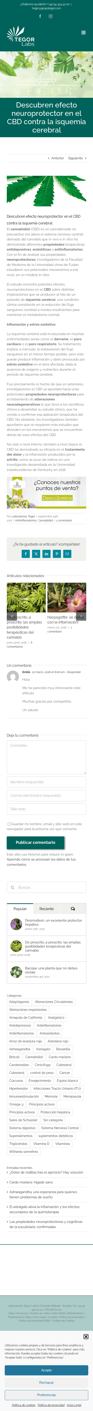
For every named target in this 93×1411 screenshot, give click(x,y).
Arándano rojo (58, 1036)
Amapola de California (25, 1012)
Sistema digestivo (22, 1123)
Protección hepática (55, 1107)
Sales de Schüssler (23, 1115)
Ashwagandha (19, 1044)
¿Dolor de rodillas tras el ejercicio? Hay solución (46, 1167)
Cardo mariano (60, 1052)
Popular (20, 904)
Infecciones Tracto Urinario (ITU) (57, 1083)
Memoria (51, 1091)
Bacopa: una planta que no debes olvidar (51, 965)
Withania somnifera (23, 1146)
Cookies (52, 1312)
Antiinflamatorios (26, 520)
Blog (28, 1312)
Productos (22, 1308)
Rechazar (46, 1382)
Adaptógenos (19, 997)
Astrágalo (43, 1044)
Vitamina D (41, 1139)
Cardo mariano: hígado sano (31, 1177)
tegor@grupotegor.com (46, 8)
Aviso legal (39, 1312)
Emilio (26, 667)
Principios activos (42, 1099)
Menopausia (72, 1091)
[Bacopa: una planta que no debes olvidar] (16, 964)
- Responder (73, 667)
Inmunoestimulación (24, 1091)
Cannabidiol (45, 520)
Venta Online (58, 1308)
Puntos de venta (40, 1308)
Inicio (11, 1308)
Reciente (47, 904)
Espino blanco (67, 1076)
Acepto (46, 1370)
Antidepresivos (20, 1020)
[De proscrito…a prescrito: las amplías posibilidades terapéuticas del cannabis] (16, 938)
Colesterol (64, 1060)
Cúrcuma (16, 1076)
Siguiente (75, 158)
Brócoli (14, 1052)
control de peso (41, 1068)
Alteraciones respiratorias (28, 1005)
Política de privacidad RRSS (35, 1315)
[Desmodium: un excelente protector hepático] (16, 916)
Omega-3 (16, 1099)
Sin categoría (53, 1115)
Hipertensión (18, 1083)
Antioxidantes (50, 1028)
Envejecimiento (40, 1076)
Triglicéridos (18, 1139)
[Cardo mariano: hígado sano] (26, 585)
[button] (86, 1336)
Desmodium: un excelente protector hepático (53, 917)
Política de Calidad (63, 1315)
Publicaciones (16, 1312)
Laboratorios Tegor (23, 516)
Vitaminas (62, 1139)
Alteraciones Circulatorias (54, 997)
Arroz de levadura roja (25, 1036)
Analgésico (56, 1012)
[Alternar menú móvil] (83, 32)
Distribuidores (75, 1308)
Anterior (57, 158)
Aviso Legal (74, 1405)
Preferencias (46, 1395)
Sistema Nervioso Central (60, 1123)
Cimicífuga (43, 1060)
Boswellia (63, 1044)
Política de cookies (23, 1405)
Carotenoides (19, 1060)
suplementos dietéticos (55, 1131)
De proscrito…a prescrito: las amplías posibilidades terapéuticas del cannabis (53, 941)
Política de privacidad (51, 1405)
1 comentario (64, 520)
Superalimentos (21, 1131)
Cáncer (64, 1068)
